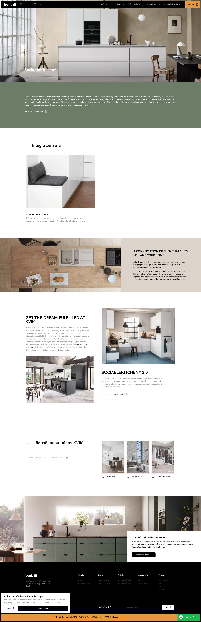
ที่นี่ (59, 603)
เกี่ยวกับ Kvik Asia (163, 580)
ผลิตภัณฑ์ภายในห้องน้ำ (104, 583)
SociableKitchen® (164, 589)
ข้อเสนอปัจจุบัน (142, 583)
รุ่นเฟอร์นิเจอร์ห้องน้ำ (104, 580)
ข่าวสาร (140, 580)
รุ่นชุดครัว (80, 580)
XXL (159, 583)
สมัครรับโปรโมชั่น (105, 607)
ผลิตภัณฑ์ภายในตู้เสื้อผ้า (125, 583)
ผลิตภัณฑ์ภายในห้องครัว (84, 583)
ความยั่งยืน (161, 586)
